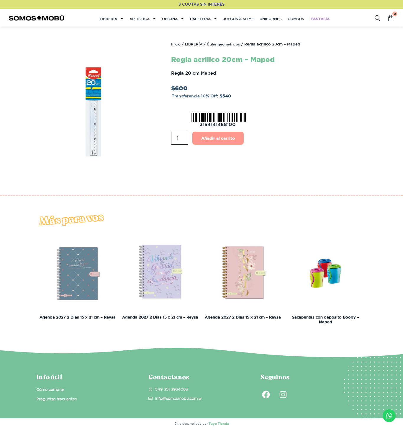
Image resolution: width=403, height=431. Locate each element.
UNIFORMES (271, 19)
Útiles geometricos (223, 44)
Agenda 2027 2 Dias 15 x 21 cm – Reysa (78, 317)
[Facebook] (266, 394)
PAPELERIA (200, 19)
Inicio (176, 44)
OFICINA (170, 19)
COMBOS (296, 19)
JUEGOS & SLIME (238, 19)
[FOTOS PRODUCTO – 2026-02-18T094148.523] (93, 112)
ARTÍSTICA (140, 19)
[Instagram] (283, 394)
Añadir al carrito (218, 138)
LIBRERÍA (108, 19)
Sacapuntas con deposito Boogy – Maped (325, 319)
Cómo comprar (50, 389)
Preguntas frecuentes (56, 399)
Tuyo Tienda (219, 423)
